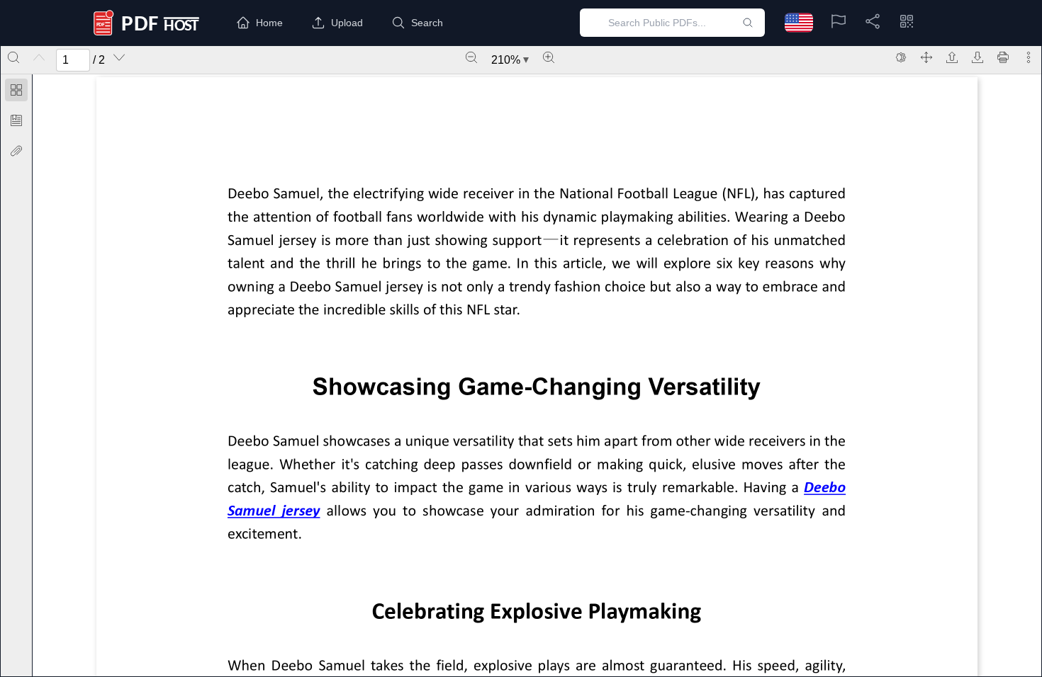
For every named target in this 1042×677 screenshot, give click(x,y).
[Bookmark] (16, 120)
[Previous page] (39, 57)
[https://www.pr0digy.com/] (827, 487)
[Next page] (119, 57)
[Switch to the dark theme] (901, 57)
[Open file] (952, 57)
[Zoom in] (548, 57)
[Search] (13, 57)
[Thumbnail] (16, 90)
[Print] (1003, 57)
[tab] (16, 92)
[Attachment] (16, 151)
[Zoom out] (471, 57)
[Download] (977, 57)
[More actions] (1028, 57)
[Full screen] (926, 57)
